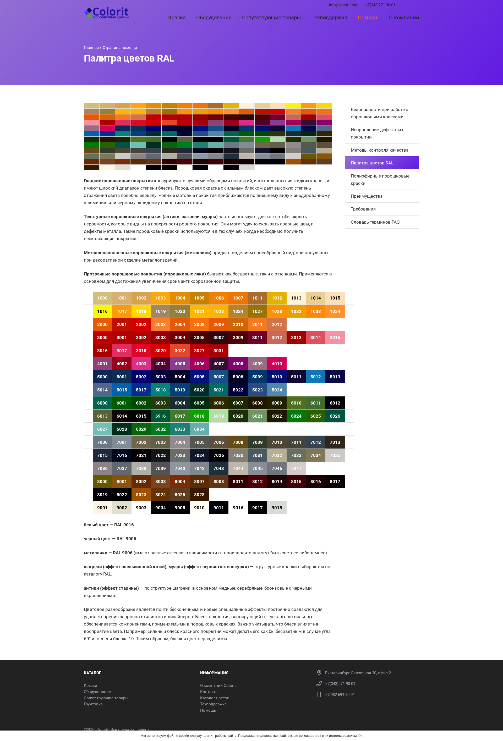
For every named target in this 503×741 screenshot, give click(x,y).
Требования (363, 209)
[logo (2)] (106, 13)
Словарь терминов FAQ (375, 222)
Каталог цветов (214, 698)
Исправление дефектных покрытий (377, 133)
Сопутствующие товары (106, 698)
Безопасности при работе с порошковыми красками (379, 113)
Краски (90, 685)
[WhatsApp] (410, 5)
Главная (91, 47)
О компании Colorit (218, 685)
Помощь (208, 710)
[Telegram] (403, 5)
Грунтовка (93, 704)
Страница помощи (120, 47)
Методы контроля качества (379, 150)
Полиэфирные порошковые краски (380, 179)
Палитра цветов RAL (372, 162)
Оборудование (97, 691)
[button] (190, 17)
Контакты (209, 691)
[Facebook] (417, 5)
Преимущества (366, 196)
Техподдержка (213, 704)
